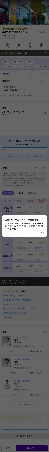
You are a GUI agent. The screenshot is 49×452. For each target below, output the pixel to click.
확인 (42, 232)
